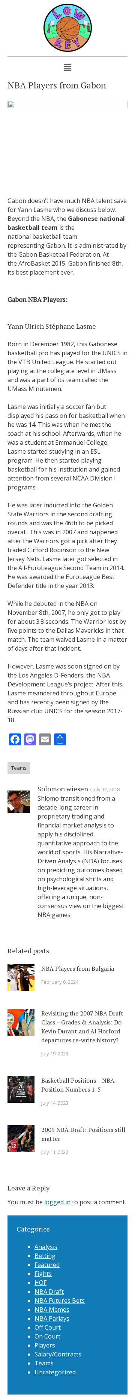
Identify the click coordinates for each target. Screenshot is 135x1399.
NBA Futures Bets (59, 1300)
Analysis (45, 1247)
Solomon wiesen (63, 788)
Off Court (47, 1327)
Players (44, 1345)
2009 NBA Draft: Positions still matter (83, 1134)
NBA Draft (49, 1291)
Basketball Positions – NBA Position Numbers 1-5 (77, 1084)
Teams (19, 767)
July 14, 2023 (54, 1102)
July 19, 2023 (54, 1053)
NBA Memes (51, 1309)
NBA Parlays (51, 1318)
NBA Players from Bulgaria (77, 968)
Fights (43, 1274)
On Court (47, 1336)
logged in (57, 1202)
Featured (47, 1265)
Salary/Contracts (57, 1354)
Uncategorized (55, 1372)
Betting (45, 1256)
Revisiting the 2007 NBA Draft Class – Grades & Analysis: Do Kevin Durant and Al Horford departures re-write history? (82, 1026)
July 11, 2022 (54, 1152)
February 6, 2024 (59, 982)
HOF (40, 1282)
